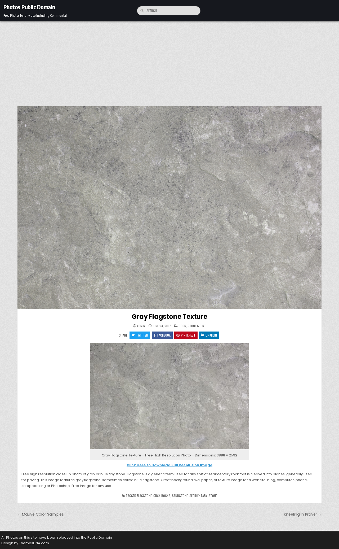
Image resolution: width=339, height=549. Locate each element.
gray (156, 495)
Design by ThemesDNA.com (25, 543)
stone (212, 495)
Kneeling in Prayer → (303, 514)
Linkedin (211, 335)
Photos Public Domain (29, 7)
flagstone (144, 495)
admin (141, 326)
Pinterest (188, 335)
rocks (165, 495)
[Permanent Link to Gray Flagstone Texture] (169, 207)
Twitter (142, 335)
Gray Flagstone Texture (169, 316)
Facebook (164, 335)
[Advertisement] (169, 61)
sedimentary (198, 495)
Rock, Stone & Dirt (192, 326)
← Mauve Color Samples (40, 514)
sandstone (180, 495)
